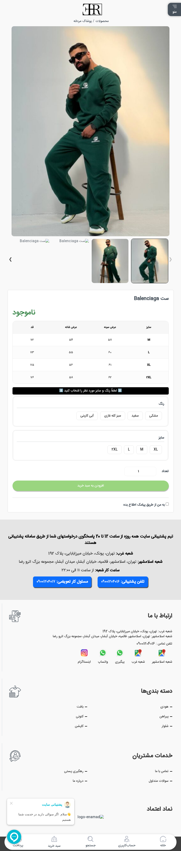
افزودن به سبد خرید (90, 486)
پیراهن (164, 716)
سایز (161, 438)
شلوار (165, 726)
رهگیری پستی (73, 771)
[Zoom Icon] (90, 131)
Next (10, 259)
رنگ (161, 404)
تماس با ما (162, 771)
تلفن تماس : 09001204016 (154, 644)
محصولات (102, 21)
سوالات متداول (159, 781)
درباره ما (78, 781)
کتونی (79, 716)
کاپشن (79, 726)
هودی (164, 707)
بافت (80, 707)
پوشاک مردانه (83, 21)
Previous (170, 259)
